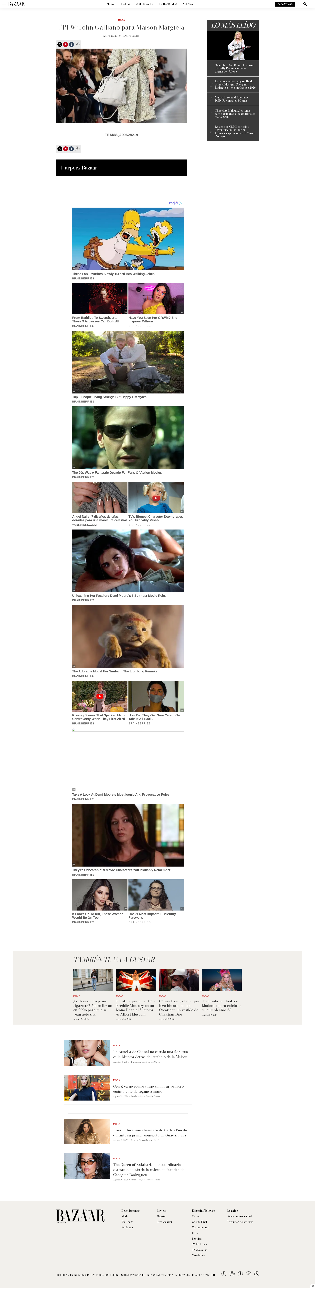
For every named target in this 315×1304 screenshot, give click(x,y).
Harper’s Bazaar (130, 36)
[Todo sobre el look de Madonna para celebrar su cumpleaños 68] (222, 980)
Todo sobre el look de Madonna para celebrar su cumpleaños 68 (221, 1005)
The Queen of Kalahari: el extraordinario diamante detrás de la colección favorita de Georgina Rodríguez (148, 1169)
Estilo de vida (168, 4)
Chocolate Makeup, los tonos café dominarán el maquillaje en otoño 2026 (235, 114)
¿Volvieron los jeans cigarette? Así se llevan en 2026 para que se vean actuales (92, 1007)
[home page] (16, 4)
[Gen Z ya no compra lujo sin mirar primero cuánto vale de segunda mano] (87, 1088)
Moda (110, 4)
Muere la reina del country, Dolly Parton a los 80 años (232, 99)
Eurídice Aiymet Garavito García (145, 1061)
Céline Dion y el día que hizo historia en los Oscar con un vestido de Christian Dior (179, 1007)
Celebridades (145, 4)
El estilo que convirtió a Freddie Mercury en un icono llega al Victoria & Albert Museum (135, 1007)
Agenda (188, 4)
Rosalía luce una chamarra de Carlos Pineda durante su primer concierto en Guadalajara (150, 1132)
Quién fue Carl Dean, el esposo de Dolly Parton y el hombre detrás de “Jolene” (234, 68)
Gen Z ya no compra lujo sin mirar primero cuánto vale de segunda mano (148, 1088)
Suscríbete (285, 4)
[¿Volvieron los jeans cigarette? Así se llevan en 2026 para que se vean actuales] (93, 980)
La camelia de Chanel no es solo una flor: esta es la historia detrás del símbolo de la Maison (150, 1054)
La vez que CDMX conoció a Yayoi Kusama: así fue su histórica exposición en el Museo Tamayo (235, 131)
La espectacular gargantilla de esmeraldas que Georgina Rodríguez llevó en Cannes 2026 (235, 84)
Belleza (125, 4)
